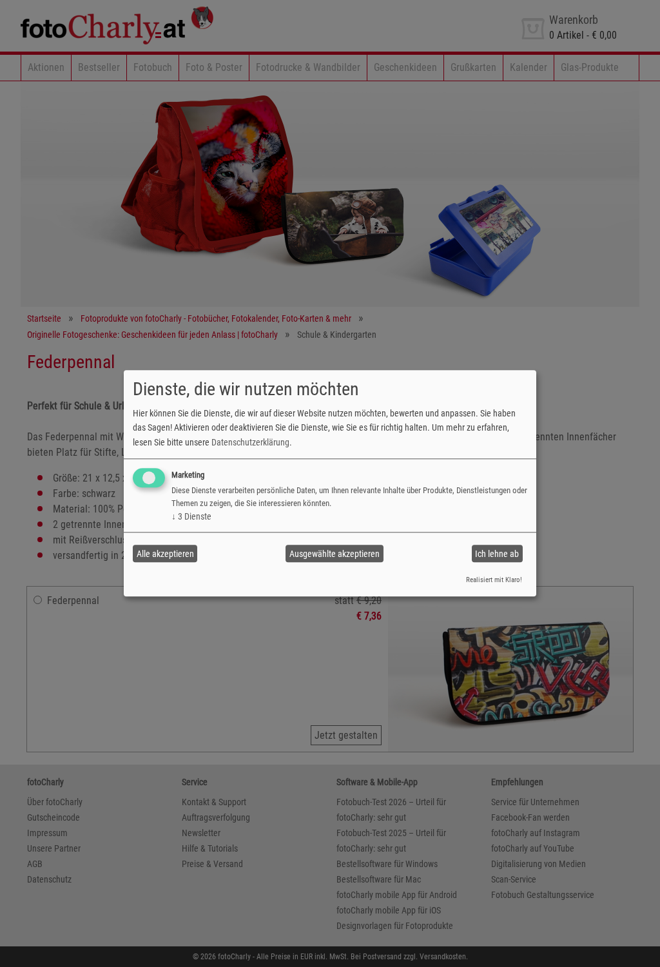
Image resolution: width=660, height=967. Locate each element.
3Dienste (191, 516)
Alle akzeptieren (165, 554)
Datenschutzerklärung (250, 442)
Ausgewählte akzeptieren (334, 554)
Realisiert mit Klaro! (494, 580)
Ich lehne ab (497, 554)
